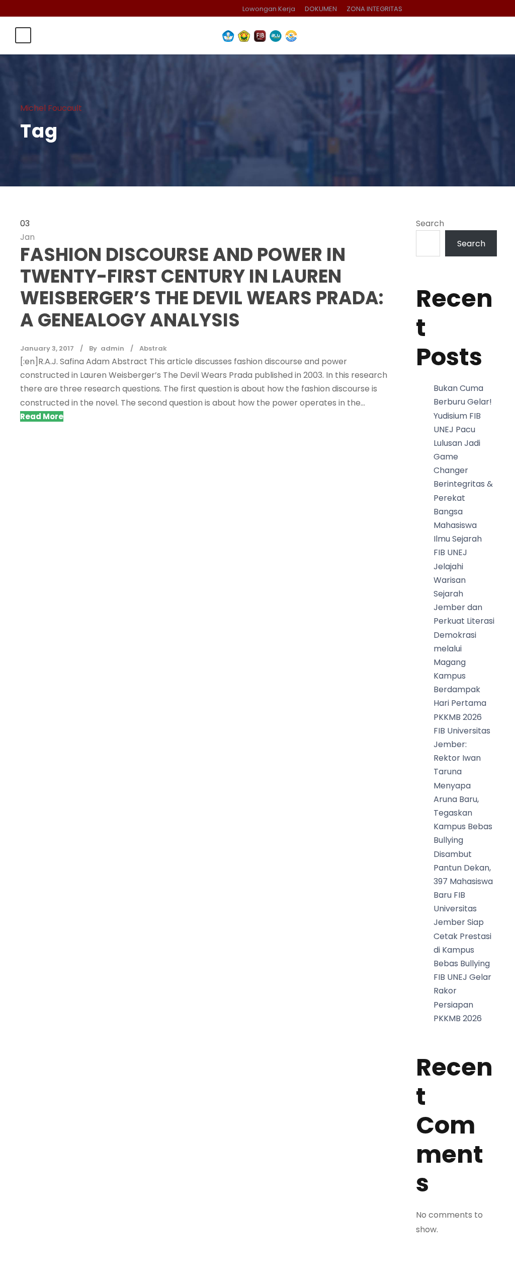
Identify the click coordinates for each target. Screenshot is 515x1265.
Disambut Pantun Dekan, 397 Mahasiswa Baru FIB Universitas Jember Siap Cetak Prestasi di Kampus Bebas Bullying (463, 909)
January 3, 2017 (47, 348)
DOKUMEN (321, 9)
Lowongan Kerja (268, 9)
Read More (41, 416)
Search (430, 223)
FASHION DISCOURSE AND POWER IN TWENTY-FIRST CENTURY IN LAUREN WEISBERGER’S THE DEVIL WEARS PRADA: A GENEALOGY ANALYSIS (201, 287)
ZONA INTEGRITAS (374, 9)
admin (112, 348)
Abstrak (153, 348)
